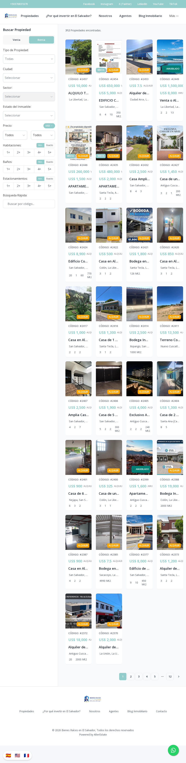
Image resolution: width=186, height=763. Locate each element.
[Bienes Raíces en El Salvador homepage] (11, 16)
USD (48, 125)
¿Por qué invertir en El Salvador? (69, 16)
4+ (39, 152)
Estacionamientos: (15, 179)
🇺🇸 (17, 755)
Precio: (7, 126)
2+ (18, 152)
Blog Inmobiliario (150, 16)
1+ (8, 152)
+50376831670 (19, 4)
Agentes (125, 16)
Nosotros (105, 16)
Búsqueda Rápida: (15, 195)
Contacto (161, 711)
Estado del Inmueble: (17, 107)
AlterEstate (100, 734)
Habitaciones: (12, 145)
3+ (29, 152)
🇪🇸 (8, 755)
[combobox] (5, 78)
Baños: (7, 162)
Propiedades (30, 16)
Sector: (7, 88)
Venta (16, 39)
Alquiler (148, 85)
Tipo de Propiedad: (16, 50)
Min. (40, 145)
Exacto (49, 145)
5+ (49, 152)
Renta (41, 39)
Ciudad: (8, 69)
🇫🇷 (26, 755)
